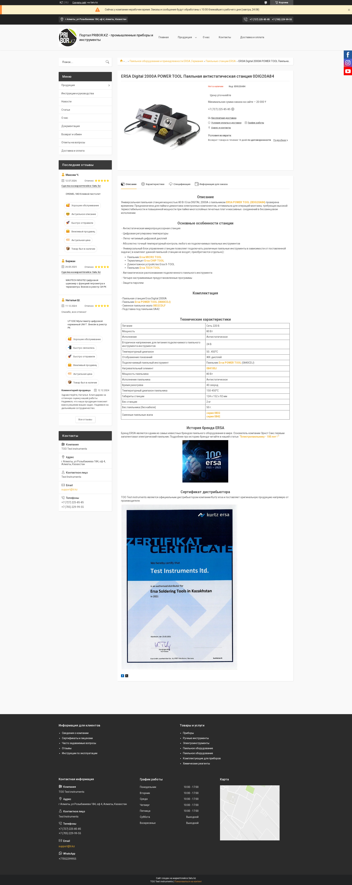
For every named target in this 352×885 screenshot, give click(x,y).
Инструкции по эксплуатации (79, 753)
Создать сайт (79, 2)
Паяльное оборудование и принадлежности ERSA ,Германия (166, 61)
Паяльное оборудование (198, 748)
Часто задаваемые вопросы (79, 743)
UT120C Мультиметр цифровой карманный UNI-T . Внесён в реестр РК (87, 324)
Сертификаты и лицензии (77, 738)
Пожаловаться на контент (188, 881)
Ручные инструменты (196, 738)
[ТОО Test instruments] (68, 37)
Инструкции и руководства (77, 93)
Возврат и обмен (71, 134)
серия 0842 (213, 416)
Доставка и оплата (252, 37)
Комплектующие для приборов (202, 758)
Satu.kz (192, 878)
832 (218, 412)
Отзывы (67, 748)
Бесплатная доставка (223, 118)
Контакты (225, 37)
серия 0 (211, 412)
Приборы (188, 733)
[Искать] (107, 62)
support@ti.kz (69, 489)
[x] (126, 676)
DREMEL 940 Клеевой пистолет (83, 194)
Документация (70, 126)
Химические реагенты (196, 763)
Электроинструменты (196, 743)
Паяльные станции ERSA (221, 61)
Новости (66, 101)
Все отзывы (85, 419)
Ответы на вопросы (73, 142)
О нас (206, 37)
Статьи (65, 109)
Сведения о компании (75, 733)
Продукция (185, 37)
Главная (164, 37)
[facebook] (122, 676)
